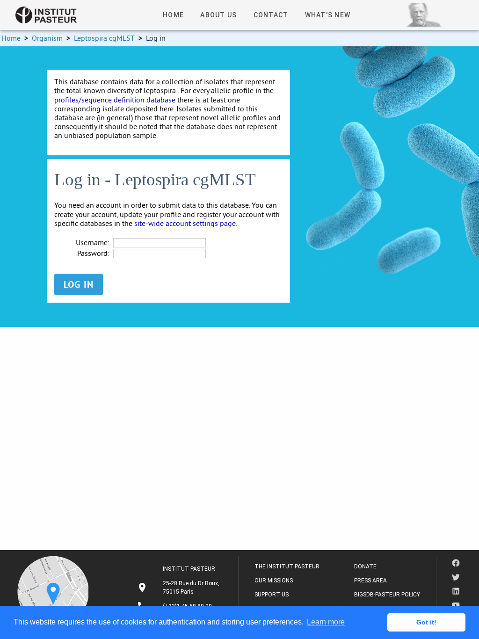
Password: (93, 253)
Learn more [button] (326, 622)
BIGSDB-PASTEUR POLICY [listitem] (387, 594)
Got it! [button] (426, 622)
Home (11, 38)
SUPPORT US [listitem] (271, 594)
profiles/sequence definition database (114, 99)
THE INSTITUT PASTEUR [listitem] (286, 566)
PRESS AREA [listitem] (370, 580)
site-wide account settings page (185, 223)
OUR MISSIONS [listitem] (273, 580)
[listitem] (179, 587)
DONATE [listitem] (365, 566)
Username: (92, 242)
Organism (47, 38)
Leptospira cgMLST (104, 38)
